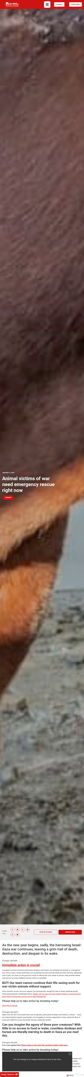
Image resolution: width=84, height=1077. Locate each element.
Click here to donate (9, 1006)
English (71, 1075)
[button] (47, 4)
